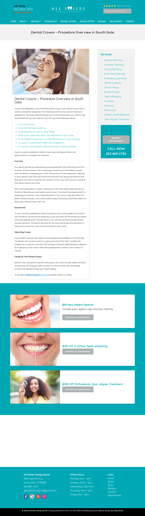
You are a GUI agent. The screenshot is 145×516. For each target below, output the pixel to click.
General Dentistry (113, 60)
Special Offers (87, 21)
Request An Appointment (115, 11)
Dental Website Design (101, 511)
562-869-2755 (23, 9)
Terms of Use (70, 511)
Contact (130, 21)
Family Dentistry (113, 69)
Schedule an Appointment (77, 317)
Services (35, 21)
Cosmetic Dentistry (114, 64)
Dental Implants (112, 82)
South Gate (38, 275)
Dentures (109, 105)
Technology (51, 21)
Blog (110, 485)
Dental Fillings (111, 87)
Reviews (102, 21)
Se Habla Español (22, 12)
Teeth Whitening (112, 96)
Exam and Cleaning (114, 73)
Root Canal (110, 110)
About (23, 21)
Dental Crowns (112, 92)
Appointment (114, 495)
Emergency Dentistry (115, 78)
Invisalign (109, 101)
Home (13, 21)
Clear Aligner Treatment (116, 119)
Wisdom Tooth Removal (116, 114)
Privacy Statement (56, 511)
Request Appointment (116, 139)
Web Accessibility (84, 511)
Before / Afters (68, 21)
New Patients (116, 21)
